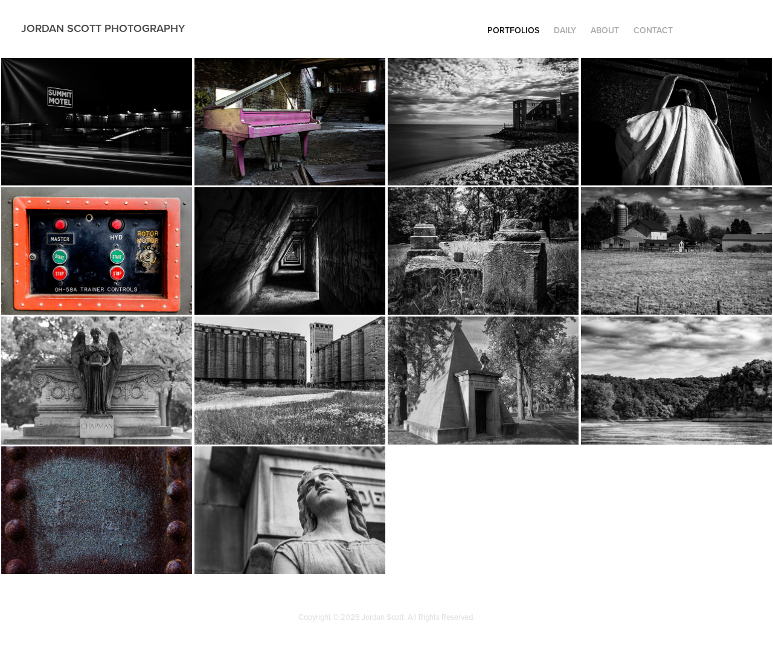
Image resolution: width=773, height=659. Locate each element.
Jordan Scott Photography (103, 28)
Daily (565, 30)
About (605, 30)
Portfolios (513, 30)
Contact (653, 30)
